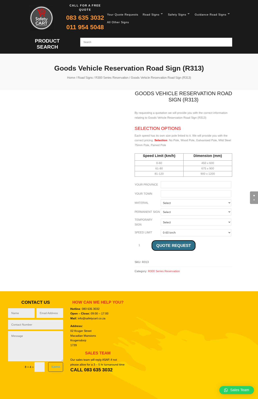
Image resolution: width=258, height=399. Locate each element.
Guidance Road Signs (210, 14)
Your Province (146, 184)
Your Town (143, 193)
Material (142, 202)
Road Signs (151, 14)
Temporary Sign (143, 222)
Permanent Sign (147, 211)
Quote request (173, 245)
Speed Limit (143, 232)
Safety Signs (177, 14)
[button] (236, 390)
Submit (55, 366)
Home (71, 77)
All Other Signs (118, 22)
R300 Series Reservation (111, 77)
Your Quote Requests (122, 14)
